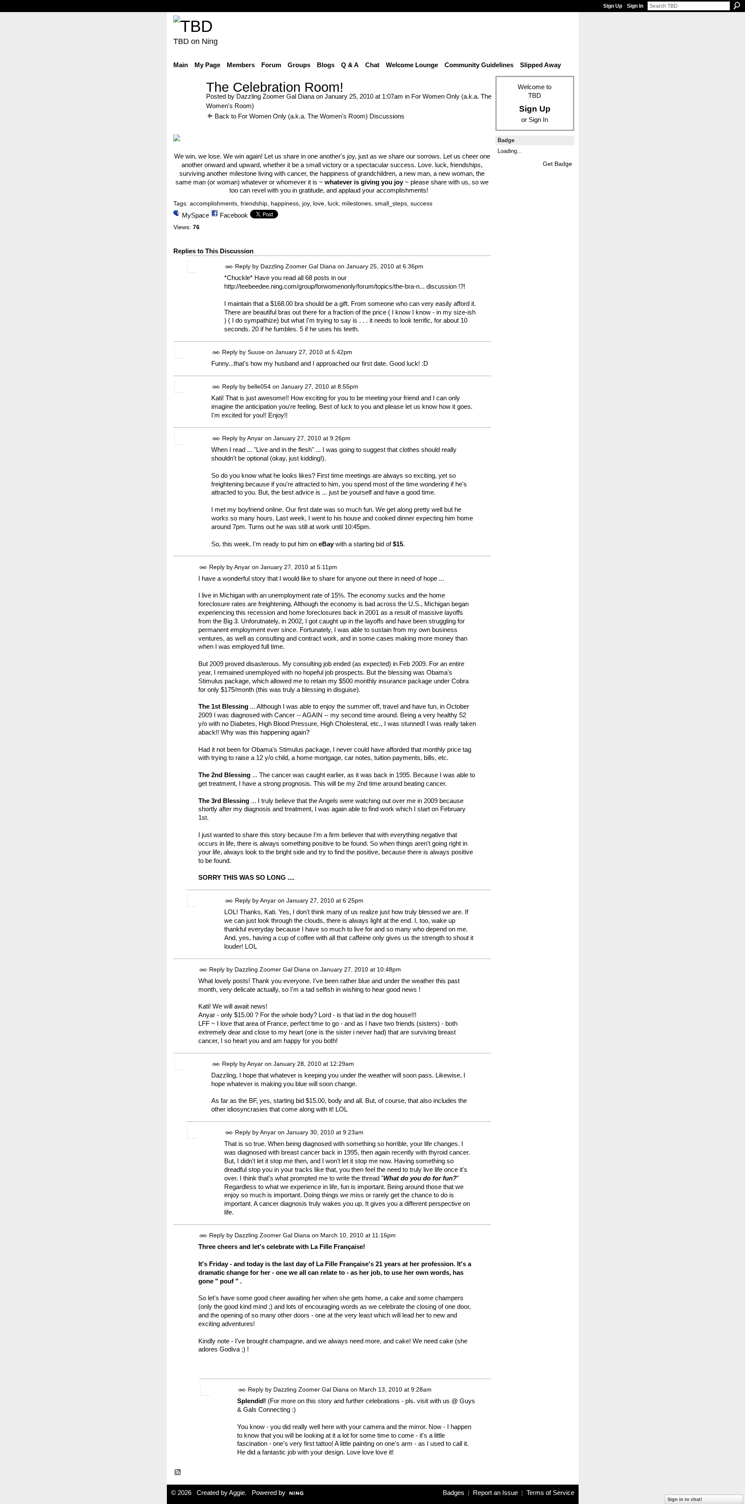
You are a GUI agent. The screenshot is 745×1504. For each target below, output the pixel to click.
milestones (356, 203)
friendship (254, 203)
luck (333, 203)
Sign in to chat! (684, 1499)
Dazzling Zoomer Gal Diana (275, 96)
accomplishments (213, 203)
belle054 (259, 386)
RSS (178, 1472)
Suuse (256, 352)
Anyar (255, 438)
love (318, 203)
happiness (285, 203)
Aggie (237, 1492)
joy (306, 203)
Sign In (635, 6)
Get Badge (557, 163)
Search (736, 5)
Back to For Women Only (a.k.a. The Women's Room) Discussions (309, 116)
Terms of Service (550, 1492)
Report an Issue (495, 1492)
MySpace (195, 215)
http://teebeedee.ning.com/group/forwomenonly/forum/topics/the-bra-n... (324, 286)
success (421, 203)
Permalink (229, 267)
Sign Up (612, 6)
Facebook (234, 215)
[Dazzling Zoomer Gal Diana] (187, 103)
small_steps (391, 203)
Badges (453, 1492)
